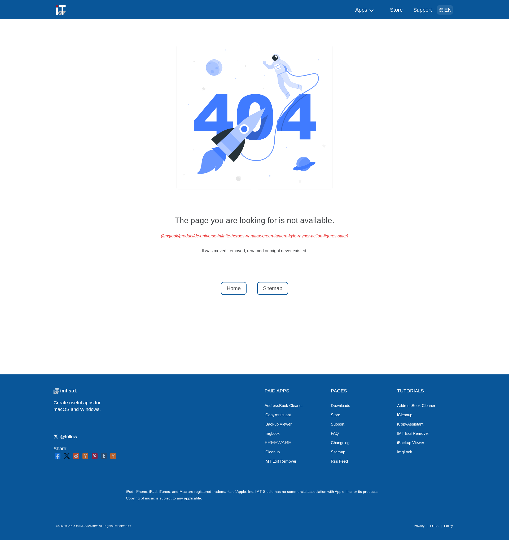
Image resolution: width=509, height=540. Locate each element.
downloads (340, 405)
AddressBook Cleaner (284, 405)
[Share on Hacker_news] (113, 456)
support (422, 10)
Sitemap (272, 288)
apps (361, 10)
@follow (68, 436)
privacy (419, 526)
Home (234, 288)
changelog (340, 442)
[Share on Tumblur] (104, 456)
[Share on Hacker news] (85, 456)
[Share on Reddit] (76, 456)
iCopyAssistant (278, 415)
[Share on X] (67, 456)
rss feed (339, 461)
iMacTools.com (87, 526)
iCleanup (272, 452)
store (396, 10)
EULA (434, 526)
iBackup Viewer (278, 424)
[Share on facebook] (57, 456)
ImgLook (272, 433)
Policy (448, 526)
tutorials (410, 390)
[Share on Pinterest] (95, 456)
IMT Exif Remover (280, 461)
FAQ (335, 433)
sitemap (338, 452)
